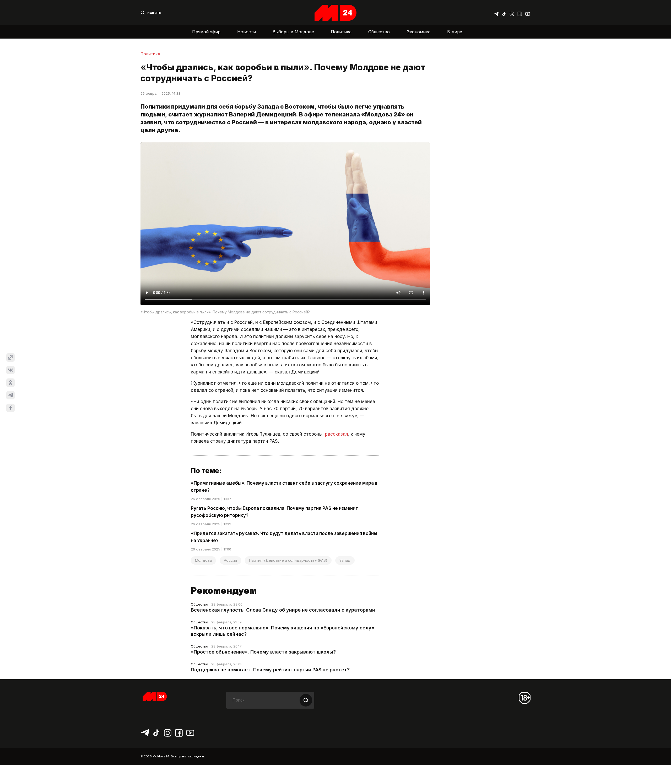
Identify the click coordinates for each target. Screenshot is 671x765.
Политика (341, 31)
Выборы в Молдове (293, 31)
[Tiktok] (504, 12)
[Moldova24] (335, 13)
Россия (230, 560)
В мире (454, 31)
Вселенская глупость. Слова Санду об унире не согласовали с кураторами (283, 610)
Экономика (418, 31)
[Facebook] (520, 12)
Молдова (203, 560)
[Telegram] (496, 12)
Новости (246, 31)
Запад (344, 560)
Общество (379, 31)
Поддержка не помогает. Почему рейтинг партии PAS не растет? (270, 669)
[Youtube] (528, 12)
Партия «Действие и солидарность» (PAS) (288, 560)
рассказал (336, 434)
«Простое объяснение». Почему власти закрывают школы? (263, 652)
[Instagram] (512, 12)
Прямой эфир (206, 31)
